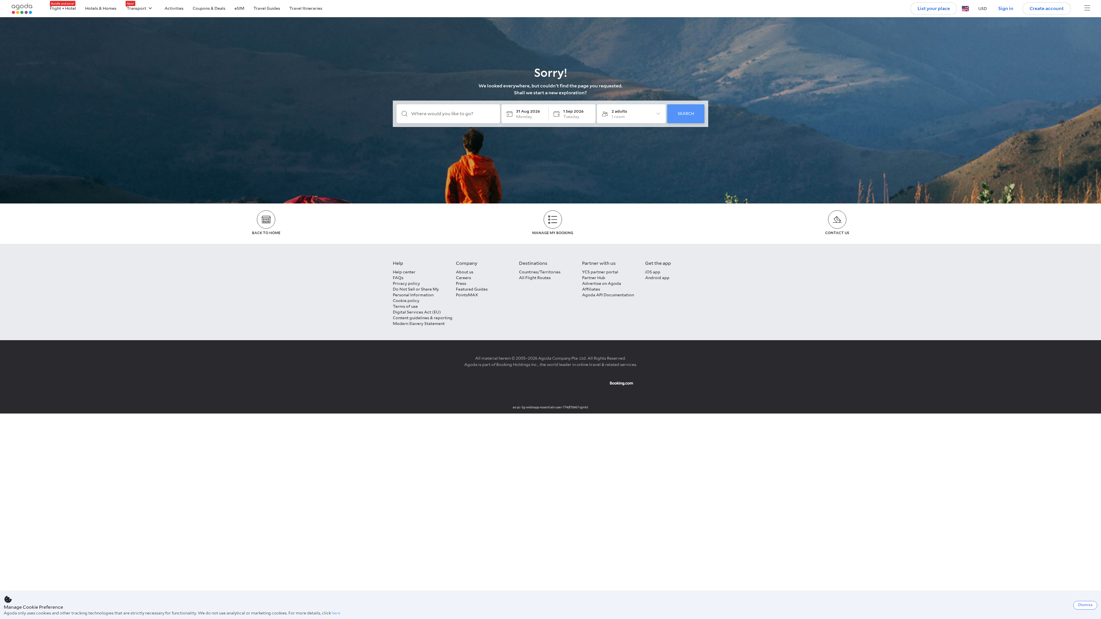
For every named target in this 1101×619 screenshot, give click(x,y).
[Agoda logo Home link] (22, 8)
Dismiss (1085, 605)
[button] (965, 8)
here (336, 613)
